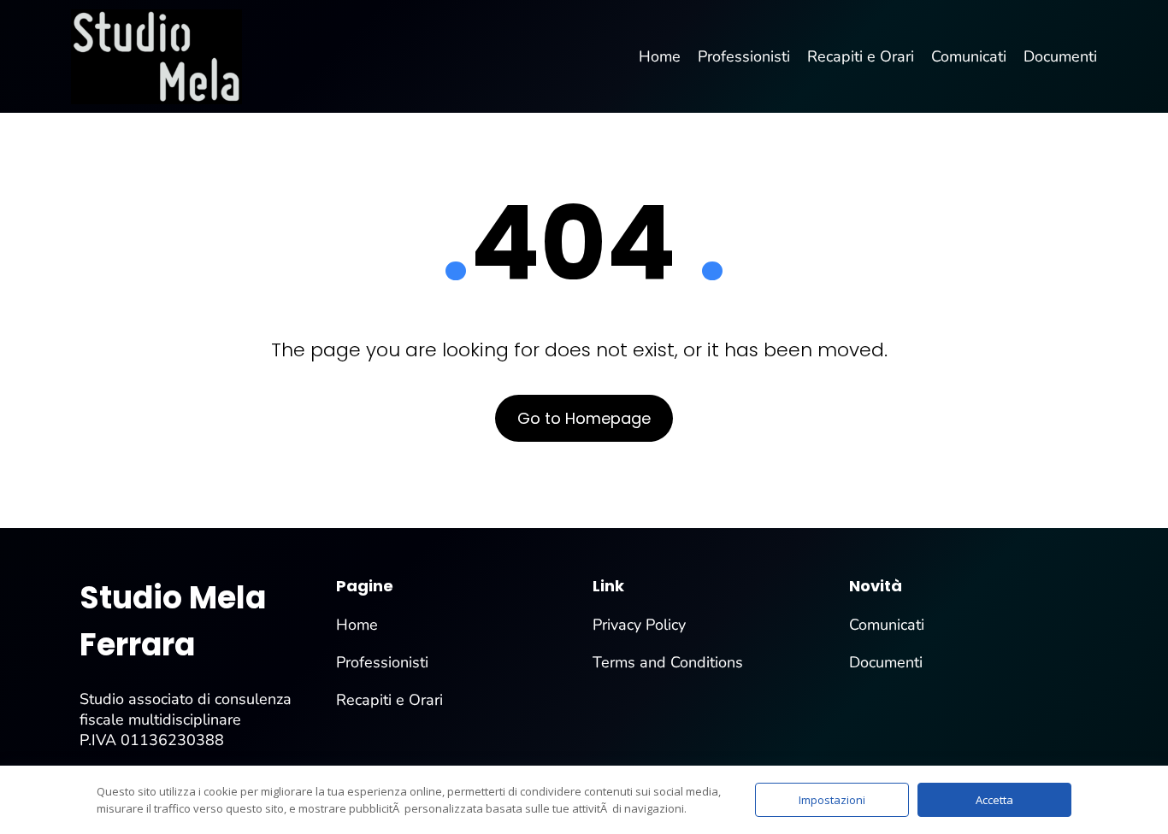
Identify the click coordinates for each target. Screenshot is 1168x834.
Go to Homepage (584, 418)
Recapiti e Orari (389, 700)
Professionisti (382, 662)
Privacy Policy (639, 624)
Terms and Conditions (668, 662)
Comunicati (886, 624)
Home (357, 624)
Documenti (886, 662)
